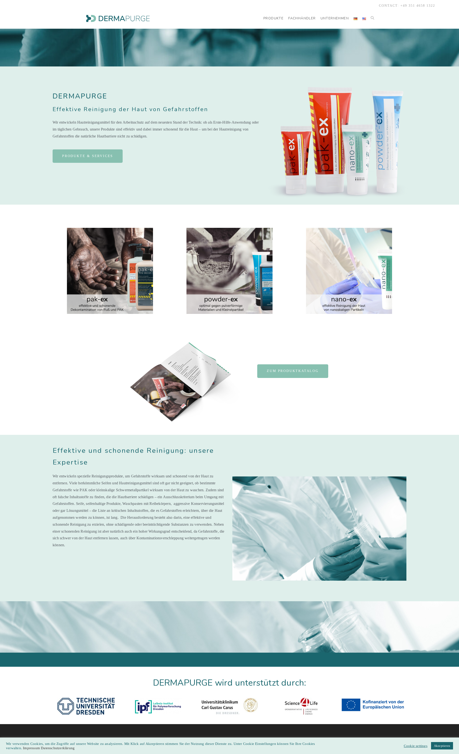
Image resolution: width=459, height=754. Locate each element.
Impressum (32, 748)
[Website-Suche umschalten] (372, 18)
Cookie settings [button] (415, 746)
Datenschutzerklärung (58, 748)
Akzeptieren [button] (442, 746)
